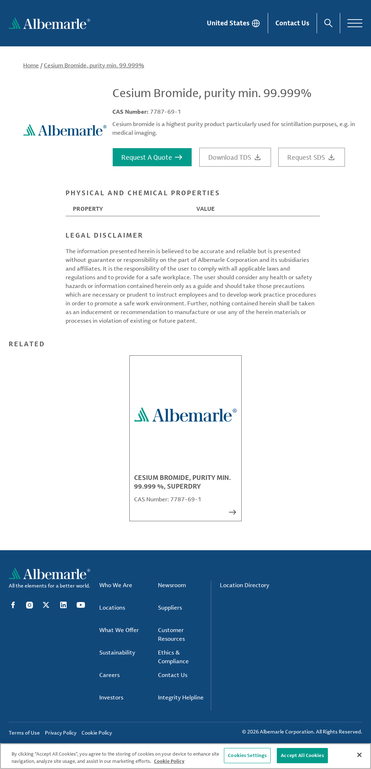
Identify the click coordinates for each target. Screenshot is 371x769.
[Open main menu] (354, 23)
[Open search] (328, 23)
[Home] (49, 23)
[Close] (359, 755)
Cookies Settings (247, 755)
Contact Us (292, 22)
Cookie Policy (169, 761)
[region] (185, 756)
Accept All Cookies (302, 755)
